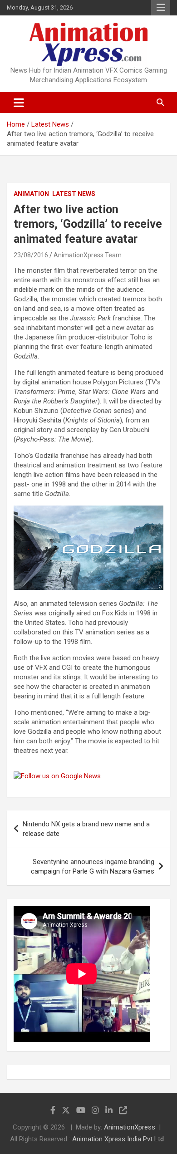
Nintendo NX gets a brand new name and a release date (86, 829)
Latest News (73, 193)
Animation (31, 193)
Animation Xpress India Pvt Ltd (118, 1139)
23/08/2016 (31, 255)
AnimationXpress (129, 1127)
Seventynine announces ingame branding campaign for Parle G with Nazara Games (92, 866)
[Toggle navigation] (19, 102)
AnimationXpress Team (88, 255)
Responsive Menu (160, 7)
